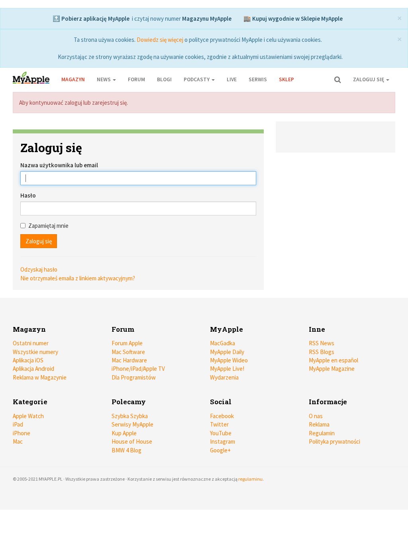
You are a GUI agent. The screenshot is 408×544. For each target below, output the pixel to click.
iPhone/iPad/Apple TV (138, 368)
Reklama (319, 424)
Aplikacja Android (33, 368)
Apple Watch (28, 416)
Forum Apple (127, 343)
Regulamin (322, 433)
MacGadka (222, 343)
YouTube (220, 433)
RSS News (321, 343)
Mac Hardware (129, 360)
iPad (18, 424)
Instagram (222, 441)
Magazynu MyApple (206, 18)
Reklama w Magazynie (40, 377)
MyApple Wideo (229, 360)
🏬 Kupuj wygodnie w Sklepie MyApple (293, 18)
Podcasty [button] (197, 79)
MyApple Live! (227, 368)
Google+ (220, 450)
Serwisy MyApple (132, 424)
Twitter (219, 424)
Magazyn (73, 79)
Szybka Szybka (130, 416)
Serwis (258, 79)
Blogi (164, 79)
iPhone (21, 433)
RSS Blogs (321, 352)
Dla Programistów (134, 377)
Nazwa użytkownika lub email (59, 165)
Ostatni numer (31, 343)
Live (232, 79)
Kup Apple (124, 433)
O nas (316, 416)
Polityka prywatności (334, 441)
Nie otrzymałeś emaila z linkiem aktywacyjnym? (77, 278)
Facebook (222, 416)
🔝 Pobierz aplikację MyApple (91, 18)
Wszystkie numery (35, 352)
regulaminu (250, 479)
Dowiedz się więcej (160, 39)
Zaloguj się (369, 79)
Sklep (286, 79)
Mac (18, 441)
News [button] (104, 79)
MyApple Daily (227, 352)
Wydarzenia (224, 377)
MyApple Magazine (332, 368)
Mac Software (128, 352)
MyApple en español (333, 360)
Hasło (28, 195)
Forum (136, 79)
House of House (132, 441)
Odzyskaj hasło (38, 269)
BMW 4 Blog (126, 450)
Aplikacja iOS (28, 360)
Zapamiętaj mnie (48, 225)
